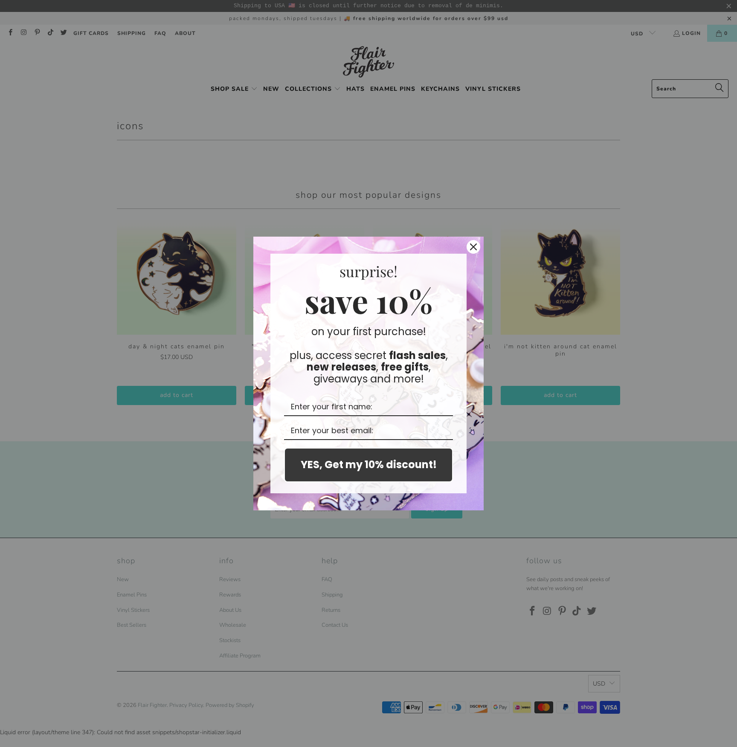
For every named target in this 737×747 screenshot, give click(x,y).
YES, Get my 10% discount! (369, 464)
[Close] (473, 247)
